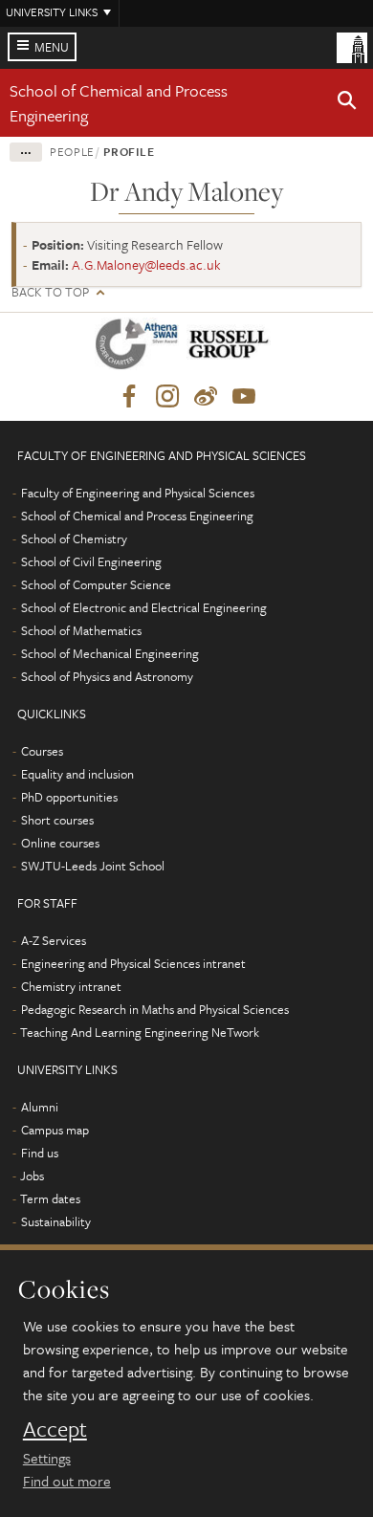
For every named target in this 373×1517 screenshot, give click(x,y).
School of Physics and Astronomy (107, 676)
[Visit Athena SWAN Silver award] (140, 348)
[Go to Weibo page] (205, 396)
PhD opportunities (69, 796)
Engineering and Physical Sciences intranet (133, 963)
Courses (42, 750)
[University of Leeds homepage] (352, 46)
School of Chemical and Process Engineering (137, 515)
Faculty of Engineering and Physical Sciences (137, 492)
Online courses (60, 842)
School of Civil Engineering (91, 561)
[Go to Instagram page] (167, 396)
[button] (347, 103)
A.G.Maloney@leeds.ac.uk (146, 264)
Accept (55, 1429)
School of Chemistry (74, 538)
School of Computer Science (96, 584)
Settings (47, 1457)
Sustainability (56, 1221)
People (72, 151)
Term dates (50, 1198)
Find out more (67, 1480)
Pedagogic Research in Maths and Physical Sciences (155, 1009)
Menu (51, 46)
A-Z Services (53, 940)
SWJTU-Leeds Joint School (93, 865)
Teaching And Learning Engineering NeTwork (139, 1032)
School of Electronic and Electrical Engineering (144, 607)
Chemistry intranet (71, 986)
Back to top (50, 292)
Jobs (32, 1175)
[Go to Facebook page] (129, 396)
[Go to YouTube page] (243, 396)
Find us (39, 1152)
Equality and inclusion (77, 773)
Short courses (57, 819)
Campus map (55, 1129)
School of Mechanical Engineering (110, 653)
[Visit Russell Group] (231, 348)
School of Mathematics (81, 630)
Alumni (39, 1106)
